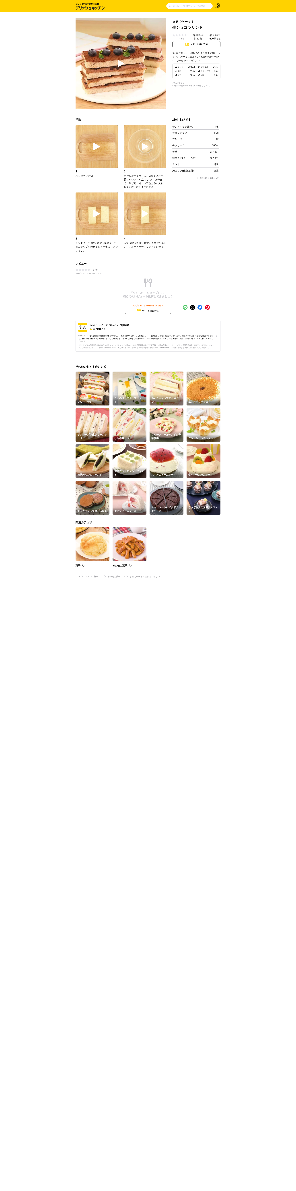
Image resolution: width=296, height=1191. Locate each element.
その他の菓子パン (116, 576)
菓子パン (98, 576)
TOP (78, 576)
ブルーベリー (179, 139)
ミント (176, 164)
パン (87, 576)
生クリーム (178, 145)
